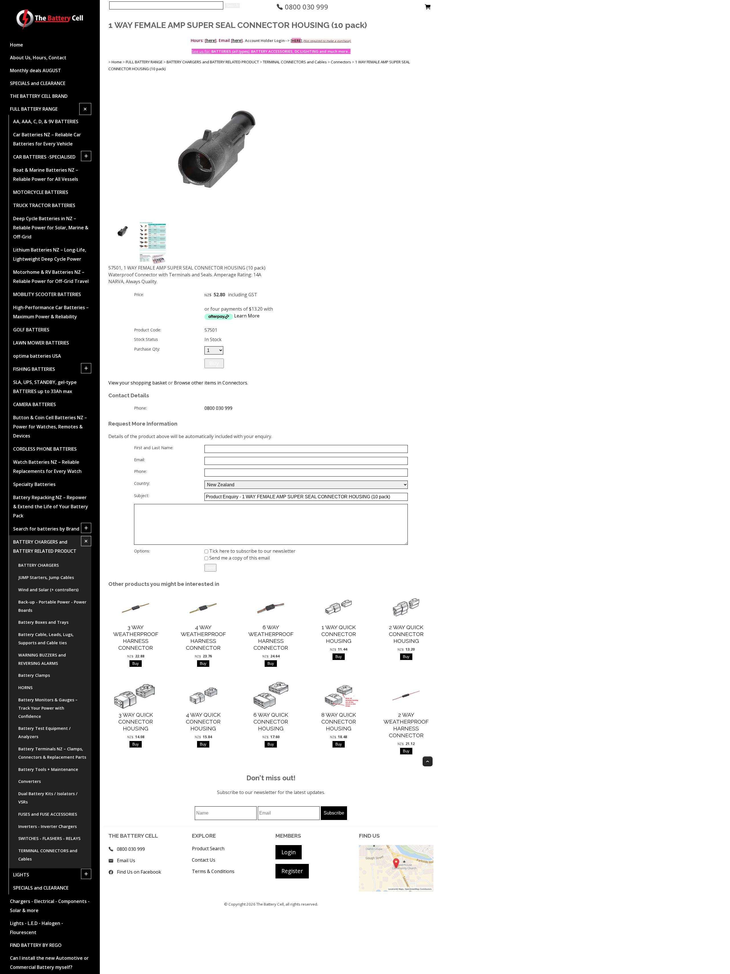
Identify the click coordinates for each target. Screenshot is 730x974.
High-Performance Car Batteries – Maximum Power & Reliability (51, 312)
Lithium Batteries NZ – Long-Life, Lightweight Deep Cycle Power (49, 254)
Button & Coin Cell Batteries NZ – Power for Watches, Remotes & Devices (50, 426)
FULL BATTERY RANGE (34, 109)
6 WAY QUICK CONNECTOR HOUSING (271, 722)
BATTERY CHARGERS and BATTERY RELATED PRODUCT (44, 546)
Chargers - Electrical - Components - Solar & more (50, 906)
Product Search (208, 848)
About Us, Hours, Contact (38, 57)
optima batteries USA (37, 356)
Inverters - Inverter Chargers (47, 826)
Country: (142, 483)
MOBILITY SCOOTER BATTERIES (47, 294)
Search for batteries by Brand (46, 529)
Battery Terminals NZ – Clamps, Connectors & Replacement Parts (52, 753)
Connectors (341, 61)
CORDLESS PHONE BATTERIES (45, 449)
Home (16, 45)
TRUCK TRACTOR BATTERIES (44, 205)
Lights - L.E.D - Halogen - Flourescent (36, 927)
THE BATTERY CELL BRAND (39, 96)
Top (428, 761)
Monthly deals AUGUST (35, 70)
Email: (139, 459)
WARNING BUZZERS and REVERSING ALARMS (42, 659)
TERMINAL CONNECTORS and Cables (47, 855)
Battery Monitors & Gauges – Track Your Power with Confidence (48, 708)
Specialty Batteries (34, 484)
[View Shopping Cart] (428, 8)
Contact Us (203, 860)
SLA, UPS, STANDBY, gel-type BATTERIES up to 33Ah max (45, 386)
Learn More (246, 316)
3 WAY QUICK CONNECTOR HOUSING (135, 722)
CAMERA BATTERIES (34, 404)
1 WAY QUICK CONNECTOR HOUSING (338, 634)
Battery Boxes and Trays (43, 622)
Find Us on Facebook (139, 872)
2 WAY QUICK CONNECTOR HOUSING (406, 634)
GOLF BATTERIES (31, 330)
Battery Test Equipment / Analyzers (44, 732)
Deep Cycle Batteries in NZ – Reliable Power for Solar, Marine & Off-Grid (50, 227)
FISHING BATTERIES (34, 369)
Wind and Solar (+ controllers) (48, 589)
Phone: (140, 408)
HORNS (25, 687)
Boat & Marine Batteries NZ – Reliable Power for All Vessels (45, 174)
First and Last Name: (153, 447)
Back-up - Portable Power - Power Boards (52, 606)
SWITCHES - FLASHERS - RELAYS (49, 838)
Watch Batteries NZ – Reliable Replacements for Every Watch (47, 466)
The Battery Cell (270, 904)
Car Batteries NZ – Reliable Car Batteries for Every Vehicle (47, 139)
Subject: (141, 495)
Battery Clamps (34, 675)
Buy (214, 363)
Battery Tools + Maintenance (48, 769)
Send (210, 568)
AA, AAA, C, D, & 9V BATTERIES (45, 121)
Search (232, 5)
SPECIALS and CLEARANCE (37, 83)
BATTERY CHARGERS (38, 565)
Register (292, 871)
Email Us (126, 860)
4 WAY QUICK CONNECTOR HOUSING (203, 722)
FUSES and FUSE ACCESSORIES (47, 814)
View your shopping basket (137, 383)
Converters (29, 781)
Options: (142, 551)
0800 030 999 (305, 6)
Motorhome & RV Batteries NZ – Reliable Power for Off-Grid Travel (51, 276)
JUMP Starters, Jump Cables (46, 577)
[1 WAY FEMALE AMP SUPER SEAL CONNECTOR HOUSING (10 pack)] (216, 219)
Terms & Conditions (213, 871)
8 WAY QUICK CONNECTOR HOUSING (338, 722)
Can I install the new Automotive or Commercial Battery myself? (49, 962)
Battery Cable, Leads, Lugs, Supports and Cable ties (46, 638)
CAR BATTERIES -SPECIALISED (44, 157)
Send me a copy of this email (239, 558)
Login (288, 852)
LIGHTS (21, 875)
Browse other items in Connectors (210, 383)
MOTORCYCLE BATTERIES (40, 192)
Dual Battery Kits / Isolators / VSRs (48, 798)
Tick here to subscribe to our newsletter (251, 551)
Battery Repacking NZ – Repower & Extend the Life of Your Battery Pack (50, 506)
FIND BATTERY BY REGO (36, 945)
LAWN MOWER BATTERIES (41, 343)
